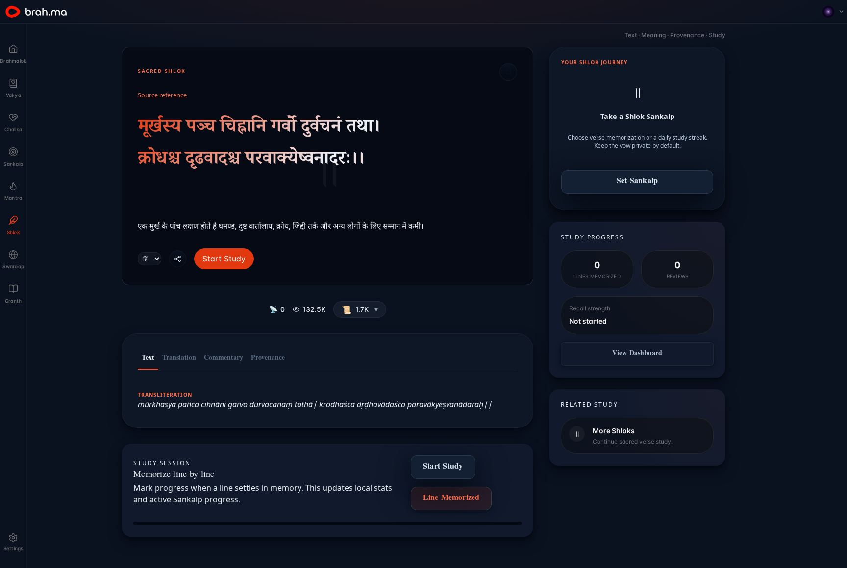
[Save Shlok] (508, 72)
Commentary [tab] (223, 359)
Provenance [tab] (268, 359)
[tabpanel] (327, 394)
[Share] (177, 258)
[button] (359, 309)
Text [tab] (148, 359)
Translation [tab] (179, 359)
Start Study (224, 258)
